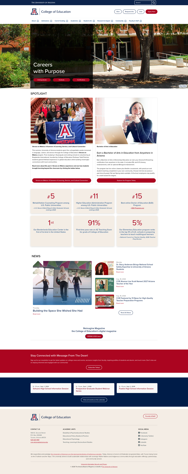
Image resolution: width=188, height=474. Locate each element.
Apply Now (151, 12)
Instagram (143, 439)
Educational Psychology (71, 439)
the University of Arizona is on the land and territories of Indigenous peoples (76, 454)
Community (119, 21)
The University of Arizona (109, 467)
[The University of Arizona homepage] (43, 2)
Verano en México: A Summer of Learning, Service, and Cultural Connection (58, 147)
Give (118, 12)
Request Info (129, 12)
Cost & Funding (60, 21)
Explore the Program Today (126, 180)
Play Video (182, 86)
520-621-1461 (35, 440)
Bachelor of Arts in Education (107, 147)
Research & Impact (103, 21)
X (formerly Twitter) (146, 436)
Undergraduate (42, 80)
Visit (140, 12)
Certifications (81, 80)
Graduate (61, 80)
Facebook (143, 433)
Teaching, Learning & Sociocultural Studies (77, 442)
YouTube (143, 445)
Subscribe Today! (94, 367)
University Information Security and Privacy (94, 464)
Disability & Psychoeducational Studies (76, 433)
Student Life (88, 21)
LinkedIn (143, 442)
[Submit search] (154, 2)
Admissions (45, 21)
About (34, 21)
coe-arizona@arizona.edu (39, 442)
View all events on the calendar (94, 400)
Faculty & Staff (134, 21)
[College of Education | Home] (51, 11)
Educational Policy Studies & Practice (76, 436)
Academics (74, 21)
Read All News (126, 313)
